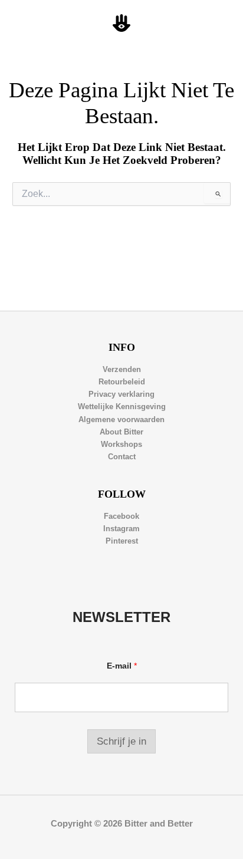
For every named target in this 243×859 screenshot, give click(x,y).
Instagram (121, 528)
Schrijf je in (121, 741)
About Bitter (121, 431)
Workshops (121, 444)
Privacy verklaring (121, 394)
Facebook (121, 516)
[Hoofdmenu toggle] (220, 23)
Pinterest (122, 541)
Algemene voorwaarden (121, 419)
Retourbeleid (121, 381)
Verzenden (122, 369)
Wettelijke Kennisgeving (122, 406)
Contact (122, 456)
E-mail (122, 665)
